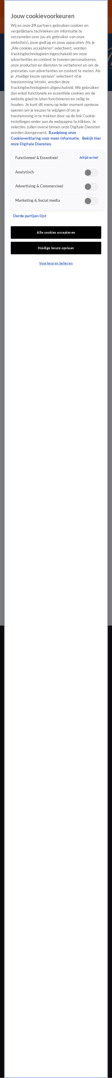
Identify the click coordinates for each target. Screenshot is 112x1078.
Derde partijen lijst (29, 216)
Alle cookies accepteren (56, 232)
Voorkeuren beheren (56, 263)
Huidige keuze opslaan (56, 248)
